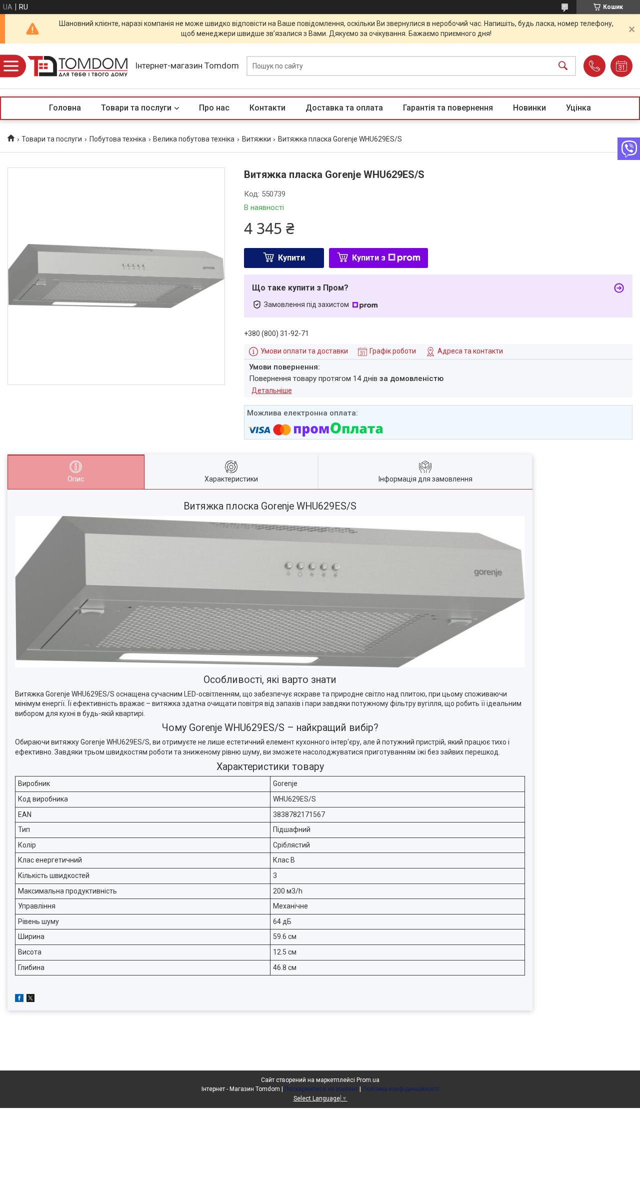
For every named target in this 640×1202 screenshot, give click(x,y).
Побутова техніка (118, 139)
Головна (65, 107)
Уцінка (578, 107)
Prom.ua (368, 1080)
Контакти (268, 107)
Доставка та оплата (344, 107)
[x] (30, 1000)
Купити (291, 257)
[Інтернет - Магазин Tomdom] (78, 66)
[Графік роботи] (621, 66)
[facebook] (19, 1000)
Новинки (529, 107)
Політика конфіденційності (400, 1089)
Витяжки (256, 139)
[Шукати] (563, 66)
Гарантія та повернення (448, 107)
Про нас (214, 107)
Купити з (369, 257)
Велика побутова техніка (193, 139)
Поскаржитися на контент (321, 1089)
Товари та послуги (136, 107)
